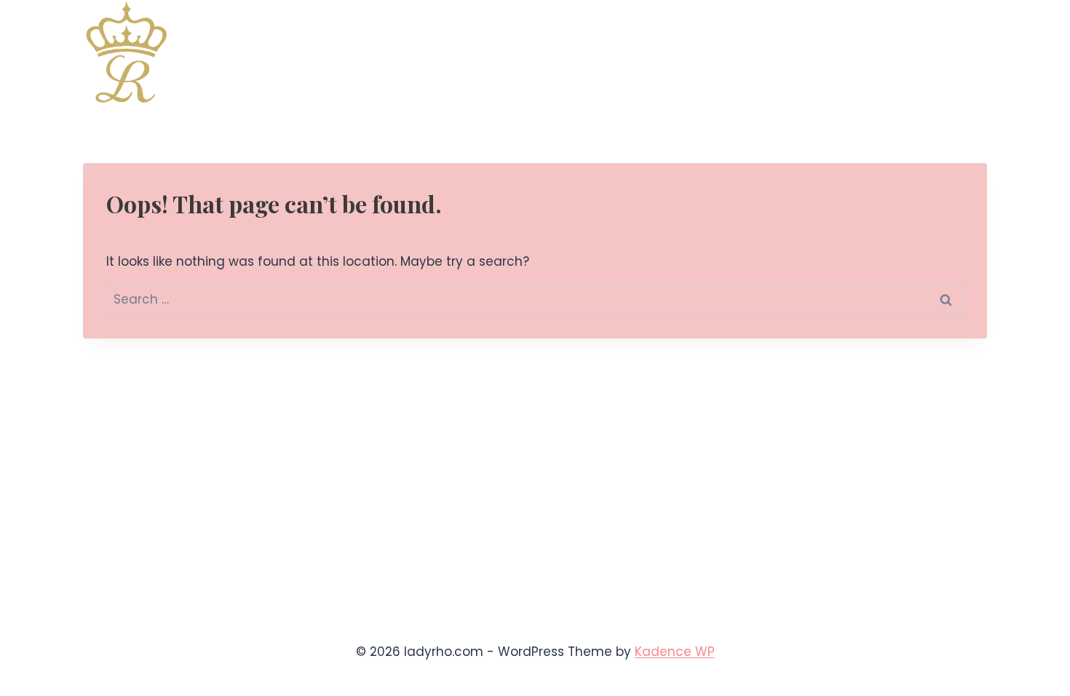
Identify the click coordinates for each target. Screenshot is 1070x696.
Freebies (793, 51)
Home (517, 51)
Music (620, 51)
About (893, 51)
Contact (953, 51)
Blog (846, 51)
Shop (736, 51)
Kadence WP (675, 651)
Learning (679, 51)
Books (569, 51)
